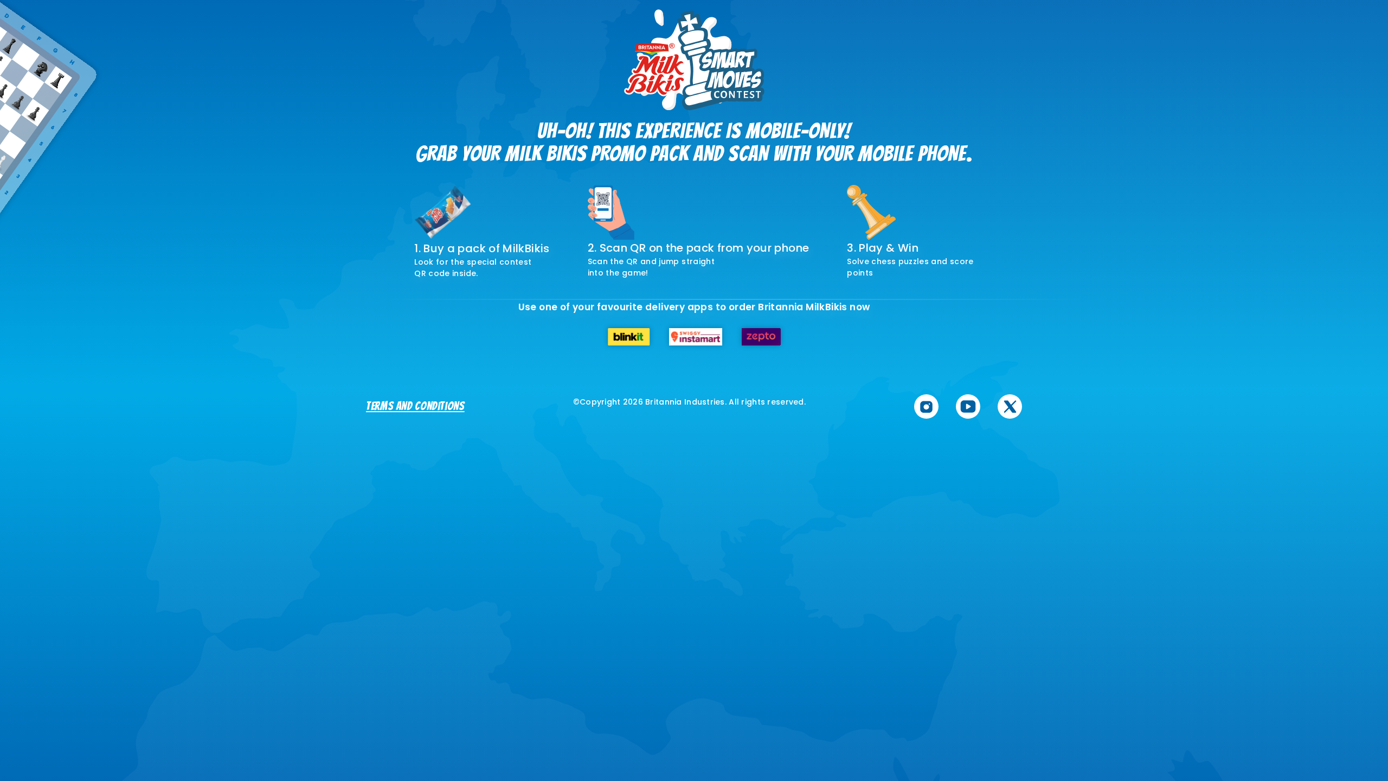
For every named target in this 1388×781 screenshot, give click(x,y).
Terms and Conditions (415, 406)
